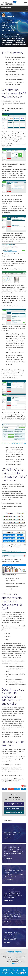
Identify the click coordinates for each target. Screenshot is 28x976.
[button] (26, 9)
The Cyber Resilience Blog (6, 7)
